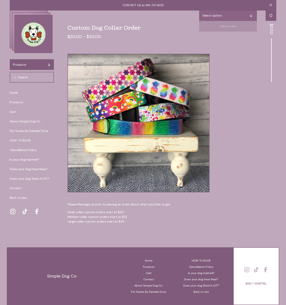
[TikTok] (25, 211)
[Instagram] (13, 211)
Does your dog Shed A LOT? (30, 179)
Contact (16, 188)
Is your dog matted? (24, 159)
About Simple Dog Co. (25, 121)
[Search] (14, 77)
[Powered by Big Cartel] (256, 281)
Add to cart (228, 26)
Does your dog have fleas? (29, 169)
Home (14, 93)
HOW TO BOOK (20, 140)
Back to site (18, 198)
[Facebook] (36, 211)
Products (19, 65)
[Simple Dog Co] (33, 34)
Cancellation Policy (23, 150)
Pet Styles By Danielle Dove (29, 131)
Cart (13, 112)
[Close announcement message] (270, 5)
